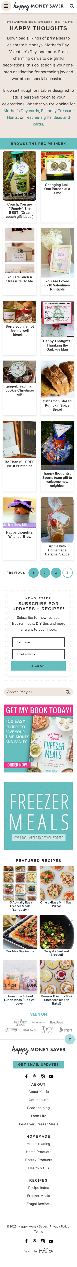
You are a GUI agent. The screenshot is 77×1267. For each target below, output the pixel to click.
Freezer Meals (38, 1196)
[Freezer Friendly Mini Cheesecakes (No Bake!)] (57, 992)
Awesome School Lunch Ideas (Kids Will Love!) (20, 999)
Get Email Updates (38, 1064)
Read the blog (38, 1108)
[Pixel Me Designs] (46, 1251)
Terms (38, 1231)
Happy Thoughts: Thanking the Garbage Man (57, 345)
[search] (72, 6)
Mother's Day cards (21, 111)
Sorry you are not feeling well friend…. (20, 330)
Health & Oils (38, 1168)
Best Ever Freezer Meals (38, 1124)
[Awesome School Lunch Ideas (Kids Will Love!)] (20, 992)
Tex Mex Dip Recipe (20, 951)
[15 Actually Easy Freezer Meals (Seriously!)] (20, 898)
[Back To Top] (70, 1039)
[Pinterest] (34, 1076)
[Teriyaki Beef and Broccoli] (57, 947)
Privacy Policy (59, 1226)
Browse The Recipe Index (38, 143)
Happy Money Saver (38, 6)
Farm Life (38, 1116)
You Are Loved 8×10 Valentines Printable (57, 285)
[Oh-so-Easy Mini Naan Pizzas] (57, 898)
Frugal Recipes (38, 1204)
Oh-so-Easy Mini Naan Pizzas (56, 904)
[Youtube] (50, 1076)
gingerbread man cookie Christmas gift (20, 390)
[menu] (6, 6)
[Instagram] (42, 1076)
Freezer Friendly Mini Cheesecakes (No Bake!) (56, 999)
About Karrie (38, 1091)
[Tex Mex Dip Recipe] (20, 947)
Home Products (38, 1152)
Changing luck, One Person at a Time (57, 189)
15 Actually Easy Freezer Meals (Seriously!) (20, 906)
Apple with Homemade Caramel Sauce (57, 550)
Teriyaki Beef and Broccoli (56, 953)
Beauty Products (38, 1160)
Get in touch (39, 1100)
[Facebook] (26, 1076)
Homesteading (38, 1144)
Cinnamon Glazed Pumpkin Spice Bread (57, 405)
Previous (16, 572)
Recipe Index (38, 1187)
